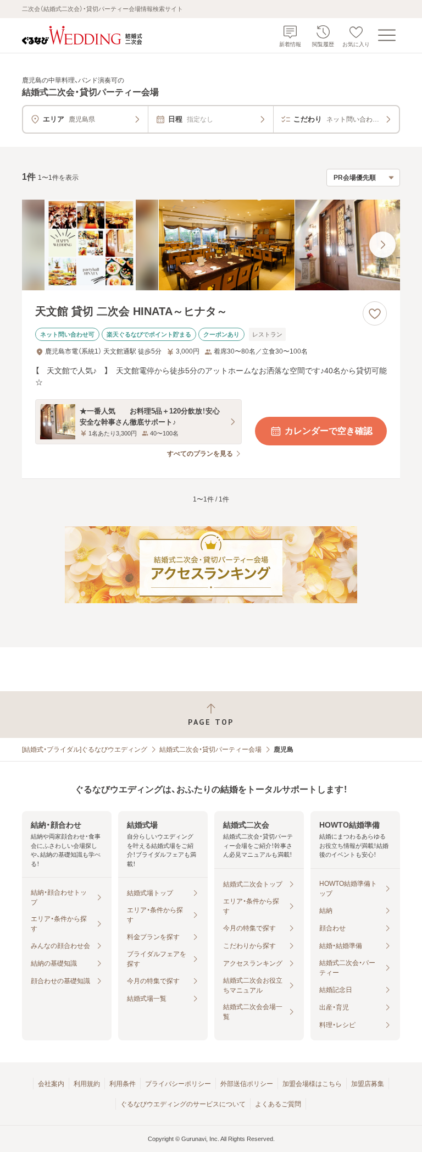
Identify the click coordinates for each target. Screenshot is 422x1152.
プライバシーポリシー (178, 1084)
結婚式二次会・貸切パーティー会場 (210, 749)
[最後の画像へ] (382, 244)
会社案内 (51, 1084)
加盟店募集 (367, 1084)
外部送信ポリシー (246, 1084)
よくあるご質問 (278, 1104)
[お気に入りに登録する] (375, 313)
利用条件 (122, 1084)
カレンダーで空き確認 (329, 431)
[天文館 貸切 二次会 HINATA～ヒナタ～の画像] (211, 245)
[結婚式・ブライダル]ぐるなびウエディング (84, 749)
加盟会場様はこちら (312, 1084)
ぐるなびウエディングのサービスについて (183, 1104)
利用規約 (87, 1084)
